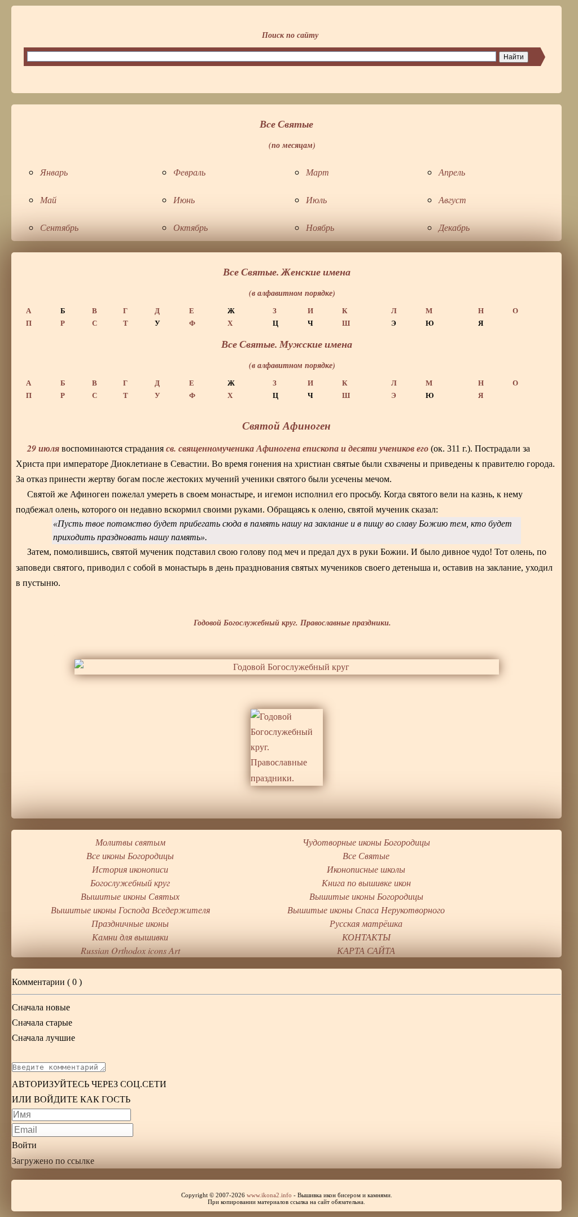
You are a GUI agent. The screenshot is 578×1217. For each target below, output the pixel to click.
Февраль (189, 172)
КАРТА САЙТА (366, 950)
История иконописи (130, 869)
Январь (54, 172)
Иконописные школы (366, 869)
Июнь (184, 199)
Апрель (452, 172)
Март (317, 172)
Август (452, 199)
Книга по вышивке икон (366, 882)
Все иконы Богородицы (130, 855)
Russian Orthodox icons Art (130, 950)
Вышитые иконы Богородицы (366, 896)
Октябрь (190, 227)
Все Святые (366, 855)
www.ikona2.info (269, 1195)
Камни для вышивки (130, 937)
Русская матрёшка (366, 923)
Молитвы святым (130, 842)
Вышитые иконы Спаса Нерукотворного (366, 910)
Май (48, 199)
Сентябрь (59, 227)
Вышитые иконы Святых (130, 896)
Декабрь (454, 227)
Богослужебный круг (130, 882)
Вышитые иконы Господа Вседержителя (130, 910)
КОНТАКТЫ (366, 937)
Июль (316, 199)
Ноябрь (320, 227)
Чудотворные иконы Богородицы (366, 842)
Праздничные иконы (130, 923)
